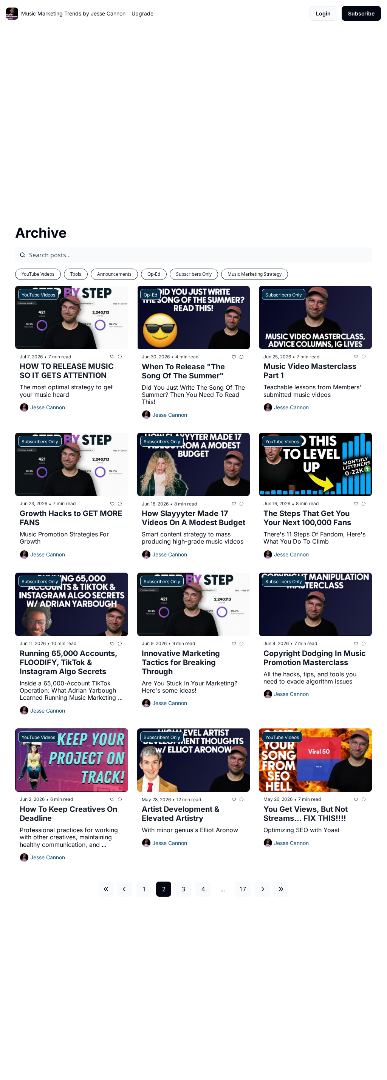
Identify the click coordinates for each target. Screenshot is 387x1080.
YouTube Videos (38, 274)
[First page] (106, 889)
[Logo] (12, 14)
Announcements (114, 274)
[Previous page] (124, 889)
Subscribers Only (194, 274)
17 (242, 889)
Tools (75, 274)
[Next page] (262, 889)
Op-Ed (153, 274)
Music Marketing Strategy (255, 274)
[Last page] (280, 889)
